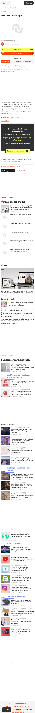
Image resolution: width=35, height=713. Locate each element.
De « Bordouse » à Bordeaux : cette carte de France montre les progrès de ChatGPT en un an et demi (22, 495)
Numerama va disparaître (9, 323)
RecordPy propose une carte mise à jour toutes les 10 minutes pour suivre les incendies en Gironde (17, 320)
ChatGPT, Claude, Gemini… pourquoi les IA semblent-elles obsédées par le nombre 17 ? (22, 382)
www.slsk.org (5, 121)
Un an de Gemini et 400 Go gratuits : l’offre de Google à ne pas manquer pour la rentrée (22, 568)
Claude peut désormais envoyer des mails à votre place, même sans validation (22, 621)
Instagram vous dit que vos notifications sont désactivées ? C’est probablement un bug (21, 588)
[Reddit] (20, 707)
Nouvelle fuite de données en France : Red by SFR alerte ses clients (20, 536)
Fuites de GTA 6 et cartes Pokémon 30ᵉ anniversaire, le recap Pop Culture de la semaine (22, 440)
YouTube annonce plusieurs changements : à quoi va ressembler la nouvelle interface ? (22, 559)
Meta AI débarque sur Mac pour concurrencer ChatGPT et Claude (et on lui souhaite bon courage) (22, 578)
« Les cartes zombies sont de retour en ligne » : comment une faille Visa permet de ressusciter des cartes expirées (22, 611)
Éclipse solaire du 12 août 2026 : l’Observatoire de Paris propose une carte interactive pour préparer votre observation (16, 314)
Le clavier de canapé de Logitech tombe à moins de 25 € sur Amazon (22, 459)
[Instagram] (15, 707)
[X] (12, 707)
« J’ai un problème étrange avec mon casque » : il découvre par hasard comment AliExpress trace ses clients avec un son (21, 392)
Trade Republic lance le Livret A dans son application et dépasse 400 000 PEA (21, 601)
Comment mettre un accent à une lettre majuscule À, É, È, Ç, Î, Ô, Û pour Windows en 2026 (17, 309)
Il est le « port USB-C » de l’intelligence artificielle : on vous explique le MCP (21, 450)
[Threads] (28, 707)
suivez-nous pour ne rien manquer (11, 161)
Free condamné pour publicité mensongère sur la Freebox (19, 250)
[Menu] (9, 3)
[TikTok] (9, 707)
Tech (4, 11)
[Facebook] (17, 707)
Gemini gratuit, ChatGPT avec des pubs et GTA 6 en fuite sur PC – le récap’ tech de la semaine (21, 485)
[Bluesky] (26, 707)
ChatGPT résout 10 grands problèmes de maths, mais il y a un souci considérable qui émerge (20, 303)
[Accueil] (3, 3)
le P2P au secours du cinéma (19, 232)
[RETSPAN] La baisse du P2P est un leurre (21, 224)
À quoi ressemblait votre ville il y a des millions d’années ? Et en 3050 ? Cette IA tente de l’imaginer (22, 475)
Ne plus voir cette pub (8, 198)
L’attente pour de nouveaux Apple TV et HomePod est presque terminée (21, 430)
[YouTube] (7, 707)
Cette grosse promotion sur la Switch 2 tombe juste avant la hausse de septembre (20, 631)
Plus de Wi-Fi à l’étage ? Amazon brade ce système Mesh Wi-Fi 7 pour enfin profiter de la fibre (22, 367)
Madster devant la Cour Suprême (20, 214)
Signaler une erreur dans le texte (11, 166)
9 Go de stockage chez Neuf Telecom (21, 241)
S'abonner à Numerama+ (16, 151)
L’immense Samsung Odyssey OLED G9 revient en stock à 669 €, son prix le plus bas (22, 549)
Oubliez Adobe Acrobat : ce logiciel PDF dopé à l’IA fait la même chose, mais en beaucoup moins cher (21, 207)
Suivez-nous (5, 61)
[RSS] (23, 707)
